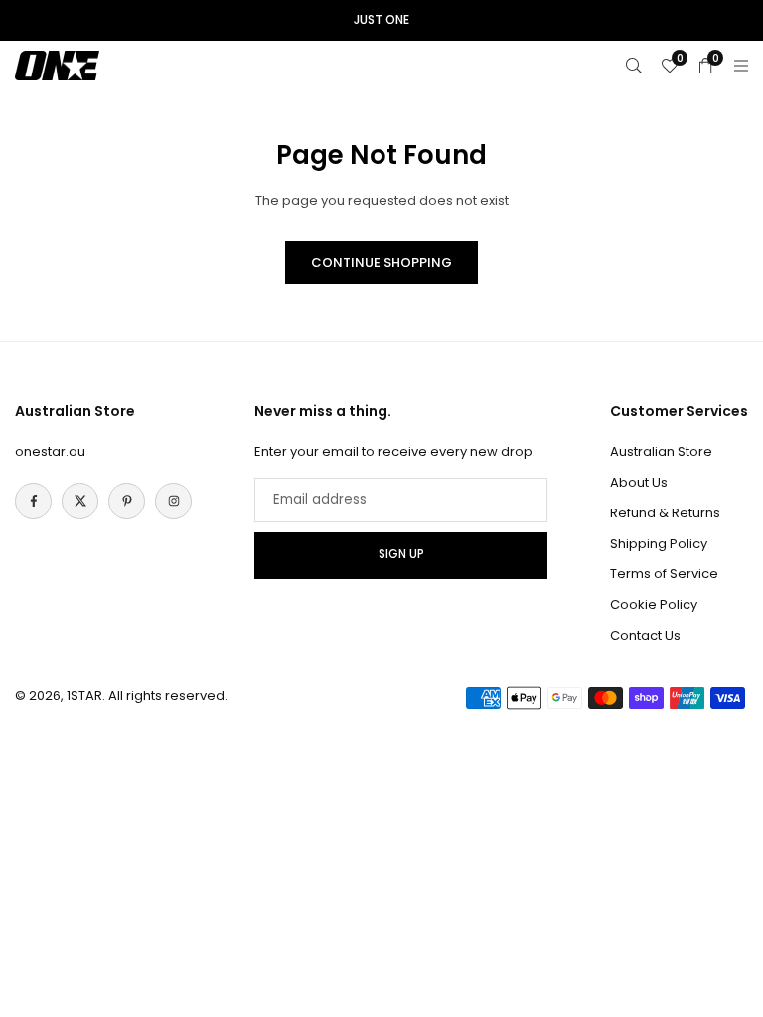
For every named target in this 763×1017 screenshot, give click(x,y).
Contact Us (645, 635)
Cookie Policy (653, 604)
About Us (639, 482)
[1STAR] (57, 64)
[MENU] (741, 65)
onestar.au (50, 451)
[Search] (634, 65)
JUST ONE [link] (381, 20)
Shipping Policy (658, 543)
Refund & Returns (665, 513)
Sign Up (401, 554)
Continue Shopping (381, 262)
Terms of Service (664, 573)
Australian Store (661, 451)
